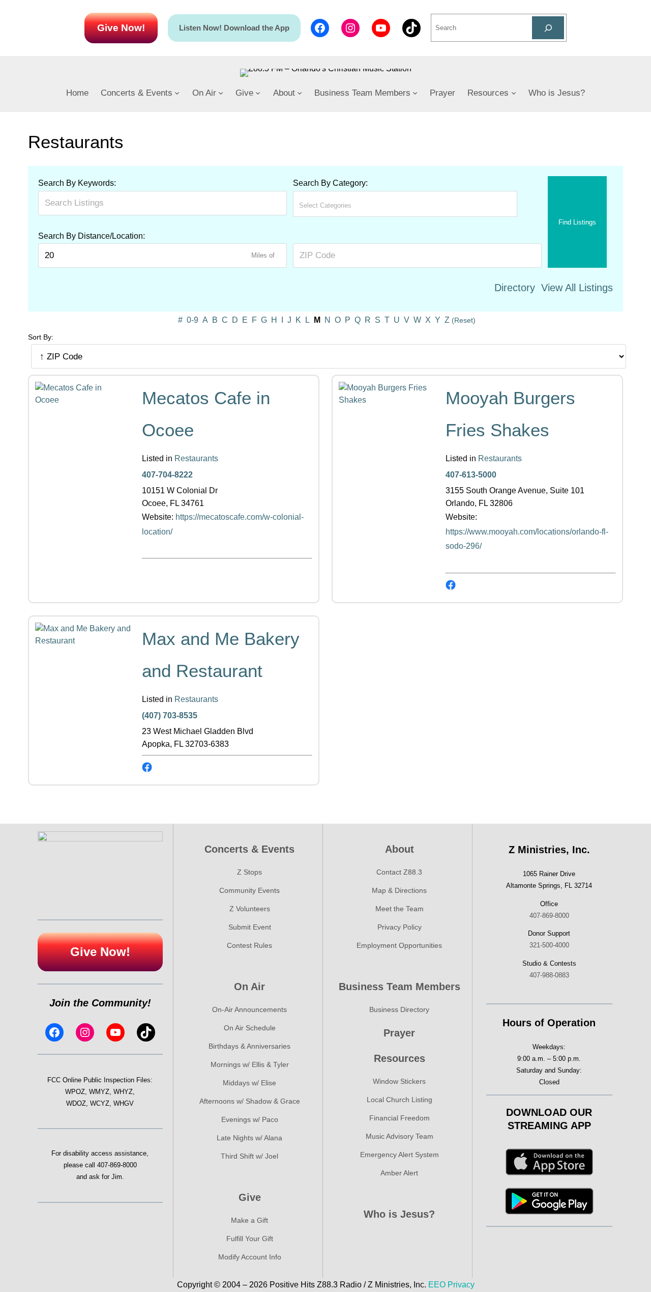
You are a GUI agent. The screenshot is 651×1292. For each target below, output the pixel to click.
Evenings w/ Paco (249, 1119)
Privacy (461, 1284)
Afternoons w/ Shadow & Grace (249, 1101)
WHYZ (123, 1092)
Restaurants (196, 458)
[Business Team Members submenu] (415, 92)
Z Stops (249, 872)
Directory (514, 287)
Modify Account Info (249, 1257)
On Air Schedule (250, 1028)
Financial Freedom (399, 1118)
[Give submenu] (257, 92)
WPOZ (75, 1092)
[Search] (548, 27)
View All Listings (577, 287)
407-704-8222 (167, 474)
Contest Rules (249, 945)
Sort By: (40, 337)
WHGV (123, 1103)
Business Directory (399, 1009)
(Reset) (464, 320)
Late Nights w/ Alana (249, 1138)
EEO (437, 1284)
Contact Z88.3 (399, 872)
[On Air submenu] (220, 92)
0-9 (192, 320)
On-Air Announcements (249, 1009)
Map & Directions (399, 890)
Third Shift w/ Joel (249, 1156)
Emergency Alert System (399, 1154)
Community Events (249, 890)
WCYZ (99, 1103)
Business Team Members (399, 986)
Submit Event (249, 927)
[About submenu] (299, 92)
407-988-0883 (549, 975)
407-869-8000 (117, 1165)
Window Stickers (399, 1081)
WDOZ (76, 1103)
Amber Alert (399, 1173)
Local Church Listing (399, 1100)
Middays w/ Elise (249, 1083)
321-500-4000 (549, 945)
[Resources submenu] (513, 92)
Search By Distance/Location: (91, 236)
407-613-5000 (471, 474)
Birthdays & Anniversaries (249, 1046)
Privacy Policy (399, 927)
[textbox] (344, 205)
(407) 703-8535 (169, 715)
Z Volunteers (249, 909)
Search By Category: (330, 183)
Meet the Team (399, 909)
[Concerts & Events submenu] (177, 92)
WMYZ (99, 1092)
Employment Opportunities (399, 945)
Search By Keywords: (77, 183)
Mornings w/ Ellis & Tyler (250, 1064)
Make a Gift (249, 1220)
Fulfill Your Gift (249, 1238)
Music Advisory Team (399, 1136)
